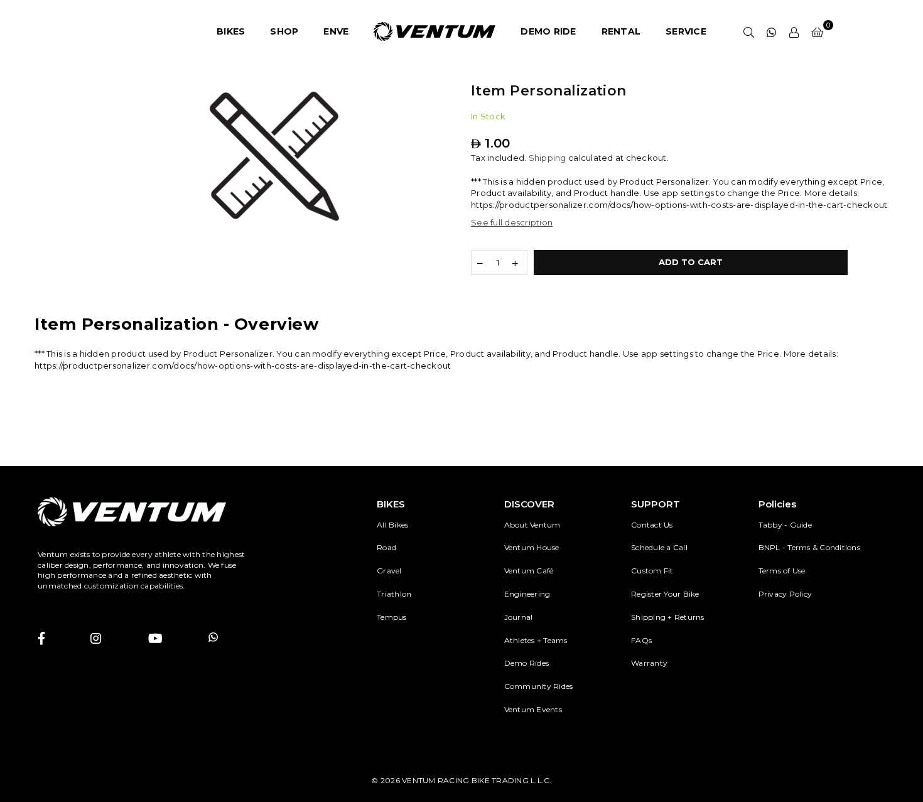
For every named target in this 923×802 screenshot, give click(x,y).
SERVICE (686, 31)
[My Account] (794, 31)
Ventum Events (533, 709)
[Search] (749, 31)
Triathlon (394, 594)
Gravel (389, 570)
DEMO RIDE (548, 31)
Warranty (649, 663)
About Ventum (532, 524)
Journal (518, 617)
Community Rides (538, 686)
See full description (512, 222)
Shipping (547, 158)
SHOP (284, 31)
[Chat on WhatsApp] (771, 31)
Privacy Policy (785, 594)
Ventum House (531, 547)
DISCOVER (529, 504)
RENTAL (621, 31)
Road (386, 547)
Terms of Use (782, 570)
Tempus (392, 617)
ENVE (335, 31)
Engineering (527, 594)
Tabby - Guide (785, 524)
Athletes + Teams (536, 640)
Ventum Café (529, 570)
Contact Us (652, 524)
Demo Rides (526, 663)
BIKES (231, 31)
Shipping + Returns (667, 617)
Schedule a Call (659, 547)
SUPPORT (655, 504)
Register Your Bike (665, 594)
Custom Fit (652, 570)
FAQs (641, 640)
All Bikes (392, 524)
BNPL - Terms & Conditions (809, 547)
